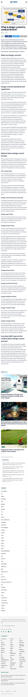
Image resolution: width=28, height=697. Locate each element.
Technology (4, 597)
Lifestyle (3, 558)
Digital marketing (5, 519)
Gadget (2, 540)
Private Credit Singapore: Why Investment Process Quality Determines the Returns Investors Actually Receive (12, 480)
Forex (2, 538)
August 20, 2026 (4, 399)
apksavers (3, 499)
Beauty (2, 506)
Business (3, 509)
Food (2, 535)
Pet (2, 574)
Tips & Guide (4, 600)
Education (3, 525)
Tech (2, 595)
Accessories (4, 491)
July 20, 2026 (4, 427)
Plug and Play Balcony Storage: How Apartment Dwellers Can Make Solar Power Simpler (12, 396)
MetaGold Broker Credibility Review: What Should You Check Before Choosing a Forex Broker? (14, 423)
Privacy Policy (8, 691)
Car (2, 512)
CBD (2, 514)
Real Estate (3, 579)
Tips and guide (4, 603)
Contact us (15, 691)
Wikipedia (3, 610)
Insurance (3, 553)
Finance (3, 532)
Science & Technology (6, 582)
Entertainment (4, 527)
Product (3, 577)
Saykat (6, 32)
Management (4, 564)
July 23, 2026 (4, 453)
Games (2, 543)
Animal (2, 496)
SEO (2, 584)
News (5, 6)
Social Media (4, 590)
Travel (2, 608)
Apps (2, 501)
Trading (3, 605)
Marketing (3, 566)
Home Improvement (5, 551)
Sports (2, 592)
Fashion (3, 530)
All (2, 493)
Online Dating (4, 571)
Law (2, 556)
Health (2, 545)
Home (2, 6)
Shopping (3, 587)
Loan (2, 561)
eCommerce (3, 522)
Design (2, 517)
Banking (3, 504)
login (5, 457)
